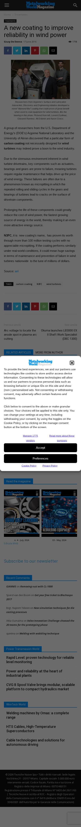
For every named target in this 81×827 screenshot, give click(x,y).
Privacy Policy (49, 465)
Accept (40, 447)
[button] (72, 363)
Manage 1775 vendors (30, 438)
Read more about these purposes (62, 438)
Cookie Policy (29, 465)
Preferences (40, 458)
